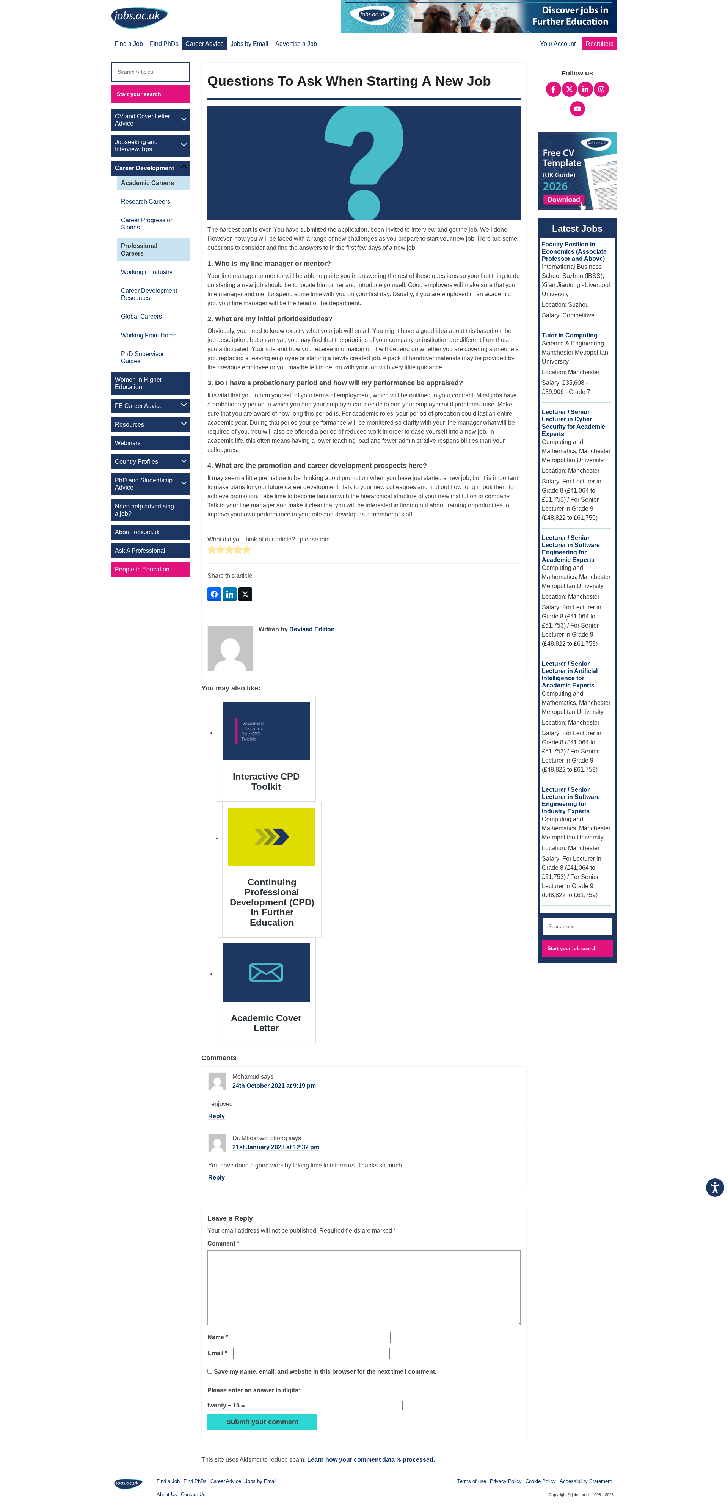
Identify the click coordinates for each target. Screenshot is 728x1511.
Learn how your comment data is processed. (371, 1459)
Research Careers (145, 201)
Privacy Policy (506, 1481)
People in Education (142, 569)
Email (217, 1353)
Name (217, 1337)
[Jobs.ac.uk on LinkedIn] (585, 88)
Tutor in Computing (570, 335)
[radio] (211, 550)
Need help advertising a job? (144, 510)
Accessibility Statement (586, 1481)
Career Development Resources (149, 294)
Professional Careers (139, 249)
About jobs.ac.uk (137, 532)
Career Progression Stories (147, 224)
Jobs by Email (260, 1481)
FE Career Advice (139, 406)
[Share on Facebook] (214, 594)
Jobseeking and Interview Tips (136, 145)
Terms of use (471, 1481)
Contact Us (193, 1494)
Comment (223, 1243)
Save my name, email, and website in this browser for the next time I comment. (325, 1371)
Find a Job (168, 1481)
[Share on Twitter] (245, 594)
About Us (167, 1494)
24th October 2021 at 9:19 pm (274, 1086)
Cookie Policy (541, 1481)
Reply (216, 1116)
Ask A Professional (140, 551)
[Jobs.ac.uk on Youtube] (577, 108)
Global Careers (141, 316)
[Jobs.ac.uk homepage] (141, 17)
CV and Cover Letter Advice (142, 120)
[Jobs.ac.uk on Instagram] (601, 88)
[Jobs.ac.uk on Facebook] (554, 88)
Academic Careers (147, 183)
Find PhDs (195, 1481)
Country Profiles (136, 461)
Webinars (128, 443)
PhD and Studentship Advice (144, 484)
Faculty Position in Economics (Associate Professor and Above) (574, 251)
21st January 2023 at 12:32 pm (275, 1147)
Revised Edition (312, 629)
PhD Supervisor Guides (142, 357)
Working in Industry (147, 272)
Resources (129, 424)
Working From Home (149, 335)
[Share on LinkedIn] (230, 594)
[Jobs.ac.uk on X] (569, 88)
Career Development (144, 168)
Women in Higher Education (138, 383)
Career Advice (225, 1481)
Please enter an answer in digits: (253, 1390)
